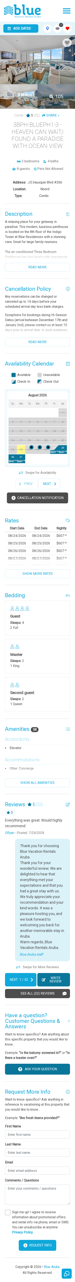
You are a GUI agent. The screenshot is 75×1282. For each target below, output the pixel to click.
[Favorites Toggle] (67, 28)
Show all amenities (37, 783)
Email (9, 1162)
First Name (13, 1126)
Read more (37, 267)
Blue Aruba (52, 1267)
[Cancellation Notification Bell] (31, 447)
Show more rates (37, 574)
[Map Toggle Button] (47, 28)
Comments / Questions (22, 1180)
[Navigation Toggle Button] (66, 11)
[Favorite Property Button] (67, 43)
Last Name (13, 1144)
